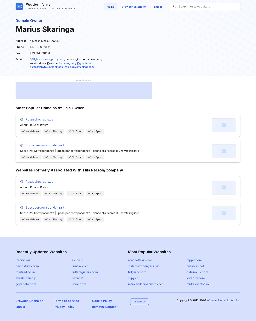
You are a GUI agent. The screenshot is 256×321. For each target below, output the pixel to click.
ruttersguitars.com (85, 272)
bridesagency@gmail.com (75, 63)
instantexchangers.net (143, 266)
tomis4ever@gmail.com (79, 66)
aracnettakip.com (140, 260)
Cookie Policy (102, 301)
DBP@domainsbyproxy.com (47, 59)
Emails (158, 6)
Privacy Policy (64, 307)
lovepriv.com (195, 278)
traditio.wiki (23, 260)
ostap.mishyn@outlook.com (47, 66)
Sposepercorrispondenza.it (44, 145)
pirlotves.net (195, 266)
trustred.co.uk (25, 272)
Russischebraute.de (39, 119)
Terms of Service (66, 301)
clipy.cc (133, 278)
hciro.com (79, 284)
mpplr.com (194, 260)
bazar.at (77, 278)
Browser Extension (134, 6)
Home (110, 6)
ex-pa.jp (77, 260)
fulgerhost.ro (137, 272)
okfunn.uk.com (197, 272)
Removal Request (105, 307)
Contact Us (139, 301)
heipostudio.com (27, 266)
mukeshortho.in (197, 284)
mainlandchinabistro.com (145, 284)
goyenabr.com (26, 284)
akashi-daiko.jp (26, 278)
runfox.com (80, 266)
